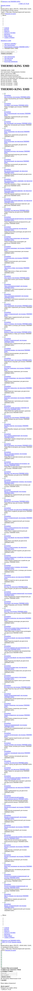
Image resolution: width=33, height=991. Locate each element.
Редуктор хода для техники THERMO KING (17, 687)
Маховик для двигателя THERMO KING (16, 473)
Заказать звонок (5, 5)
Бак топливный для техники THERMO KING (18, 123)
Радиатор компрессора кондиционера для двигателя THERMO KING (16, 648)
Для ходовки (8, 60)
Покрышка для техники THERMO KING (16, 603)
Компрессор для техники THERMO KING (17, 417)
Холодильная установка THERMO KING (16, 47)
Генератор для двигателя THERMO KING (16, 210)
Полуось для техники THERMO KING (15, 611)
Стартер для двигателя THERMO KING (16, 762)
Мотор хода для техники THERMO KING (16, 501)
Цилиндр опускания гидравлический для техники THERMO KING (16, 876)
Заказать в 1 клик (6, 40)
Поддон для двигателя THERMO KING (16, 587)
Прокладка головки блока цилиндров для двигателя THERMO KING (16, 628)
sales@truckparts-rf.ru (9, 3)
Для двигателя (8, 58)
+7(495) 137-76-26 (23, 3)
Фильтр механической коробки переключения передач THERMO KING (18, 837)
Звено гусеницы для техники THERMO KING (18, 324)
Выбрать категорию (6, 53)
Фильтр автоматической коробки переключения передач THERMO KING (16, 798)
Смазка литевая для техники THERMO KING (18, 744)
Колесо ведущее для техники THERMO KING (18, 360)
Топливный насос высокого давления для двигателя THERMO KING (16, 778)
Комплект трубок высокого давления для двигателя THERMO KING (16, 408)
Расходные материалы (11, 61)
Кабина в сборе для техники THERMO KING (18, 332)
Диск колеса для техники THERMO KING (17, 277)
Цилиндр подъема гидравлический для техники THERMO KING (16, 886)
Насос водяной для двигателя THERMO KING (18, 509)
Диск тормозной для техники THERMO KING (18, 305)
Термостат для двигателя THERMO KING (16, 769)
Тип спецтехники (9, 45)
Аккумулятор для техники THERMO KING (17, 97)
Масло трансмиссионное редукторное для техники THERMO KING (16, 464)
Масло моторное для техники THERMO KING (18, 445)
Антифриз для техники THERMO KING (16, 105)
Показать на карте (10, 13)
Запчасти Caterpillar (10, 43)
